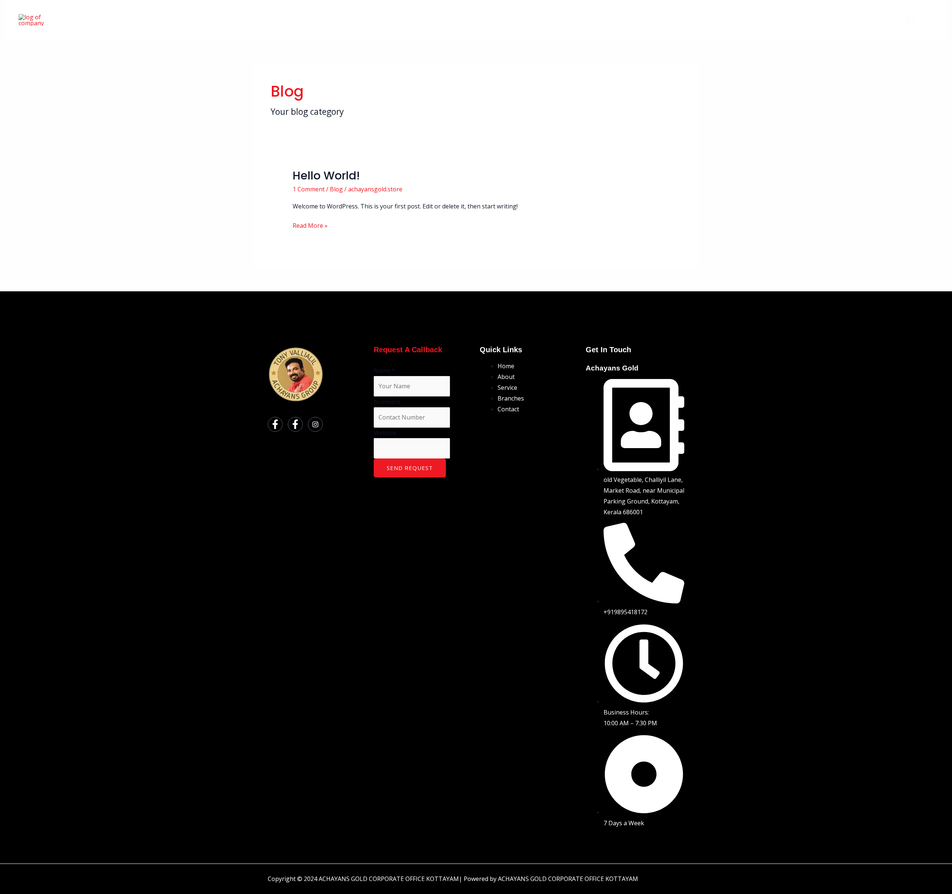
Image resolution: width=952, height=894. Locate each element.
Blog (336, 189)
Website (385, 433)
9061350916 (876, 15)
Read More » (310, 225)
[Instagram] (927, 20)
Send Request (410, 468)
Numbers (387, 402)
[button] (475, 19)
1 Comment (309, 189)
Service (460, 19)
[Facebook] (910, 20)
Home (392, 19)
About (425, 19)
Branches (507, 19)
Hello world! (326, 176)
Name (384, 370)
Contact (556, 19)
